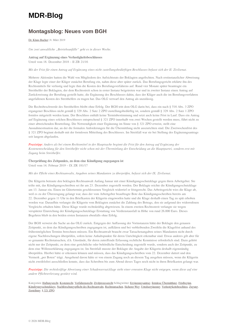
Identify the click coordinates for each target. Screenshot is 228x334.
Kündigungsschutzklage (42, 286)
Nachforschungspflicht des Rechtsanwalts (80, 286)
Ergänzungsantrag (140, 283)
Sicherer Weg (132, 286)
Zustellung (34, 290)
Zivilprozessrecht (103, 283)
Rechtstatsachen (114, 286)
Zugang (193, 286)
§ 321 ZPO (48, 290)
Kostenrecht (66, 283)
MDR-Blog (45, 15)
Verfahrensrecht (83, 283)
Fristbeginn (184, 283)
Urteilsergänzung (150, 286)
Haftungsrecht (50, 283)
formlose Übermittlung (164, 283)
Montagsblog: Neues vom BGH (67, 31)
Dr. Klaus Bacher (38, 40)
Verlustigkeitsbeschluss (175, 286)
